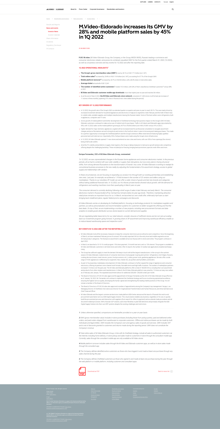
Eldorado (156, 390)
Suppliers (143, 2)
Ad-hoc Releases (115, 399)
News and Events (116, 393)
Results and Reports (53, 25)
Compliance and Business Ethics (140, 397)
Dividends (49, 42)
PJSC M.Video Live (158, 393)
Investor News (91, 18)
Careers (150, 2)
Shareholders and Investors (115, 9)
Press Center (83, 9)
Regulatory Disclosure (53, 45)
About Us (73, 9)
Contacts (157, 2)
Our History (93, 399)
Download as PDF (93, 371)
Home (48, 18)
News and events (78, 18)
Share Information (52, 38)
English (172, 2)
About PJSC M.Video (95, 390)
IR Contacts (50, 49)
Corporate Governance (97, 9)
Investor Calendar (54, 35)
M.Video (156, 388)
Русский (166, 2)
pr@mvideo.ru (53, 394)
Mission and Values (95, 395)
